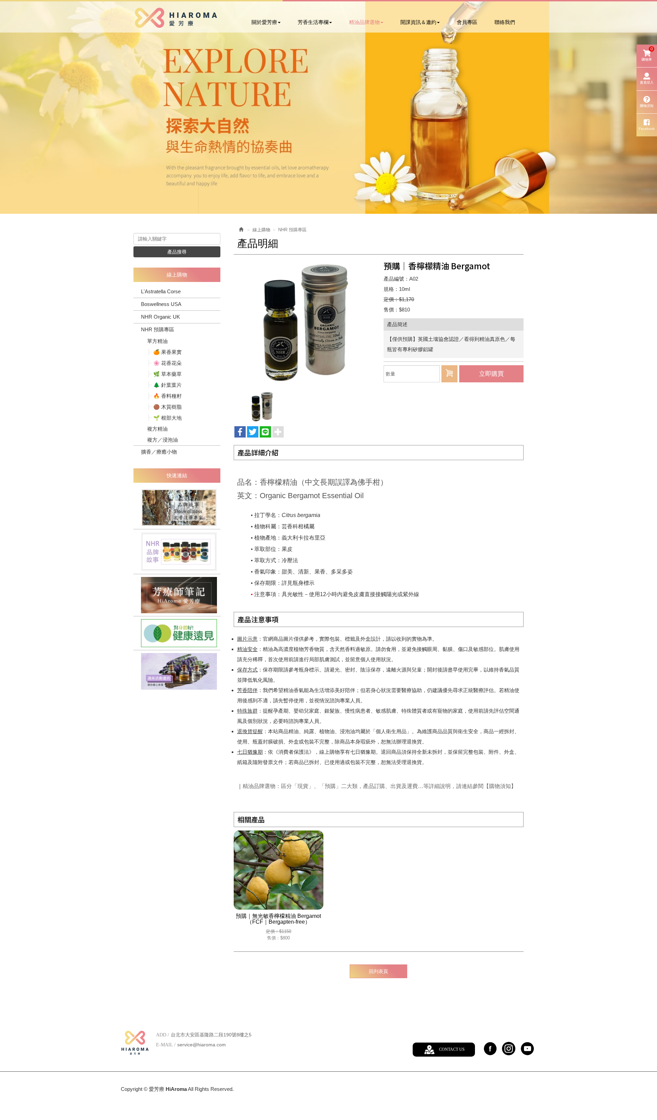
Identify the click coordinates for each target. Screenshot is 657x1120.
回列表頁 (378, 971)
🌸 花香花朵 (167, 363)
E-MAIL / (166, 1044)
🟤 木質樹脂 (167, 407)
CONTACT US (452, 1049)
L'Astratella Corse (161, 291)
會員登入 (647, 82)
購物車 (647, 54)
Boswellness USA (161, 304)
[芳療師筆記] (176, 595)
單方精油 (157, 341)
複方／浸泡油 (162, 440)
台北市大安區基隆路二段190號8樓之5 (211, 1034)
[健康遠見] (176, 633)
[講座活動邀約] (176, 671)
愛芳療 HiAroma (175, 17)
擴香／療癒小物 (159, 452)
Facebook (647, 129)
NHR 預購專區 (157, 329)
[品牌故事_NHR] (176, 551)
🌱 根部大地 (167, 418)
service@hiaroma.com (201, 1044)
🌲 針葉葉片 (167, 385)
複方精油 (157, 429)
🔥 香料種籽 (167, 396)
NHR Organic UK (160, 317)
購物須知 (647, 106)
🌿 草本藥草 (167, 374)
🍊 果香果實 (167, 352)
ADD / (162, 1034)
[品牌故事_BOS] (176, 507)
